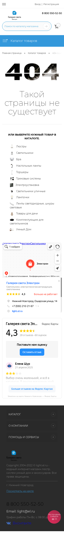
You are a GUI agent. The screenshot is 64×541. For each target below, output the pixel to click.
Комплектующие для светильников (26, 221)
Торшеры (22, 172)
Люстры (21, 146)
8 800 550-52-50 (52, 13)
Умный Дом (23, 229)
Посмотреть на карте (20, 491)
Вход (38, 4)
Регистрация (51, 4)
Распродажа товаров (54, 516)
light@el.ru (26, 511)
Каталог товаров (23, 41)
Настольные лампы (28, 165)
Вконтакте (22, 523)
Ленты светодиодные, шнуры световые (32, 205)
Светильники (24, 152)
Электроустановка (27, 184)
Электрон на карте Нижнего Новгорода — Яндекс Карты (32, 396)
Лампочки (22, 197)
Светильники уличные (31, 191)
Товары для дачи (27, 213)
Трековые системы (28, 178)
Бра (18, 159)
